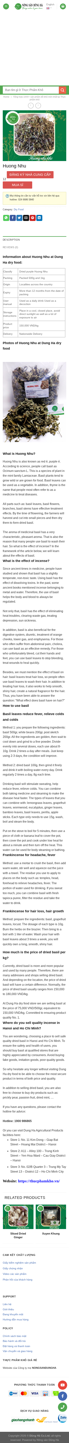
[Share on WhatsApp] (6, 218)
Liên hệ (7, 1304)
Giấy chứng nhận (13, 1268)
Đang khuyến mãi (13, 1314)
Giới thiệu (8, 1309)
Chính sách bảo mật (14, 1336)
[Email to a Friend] (26, 218)
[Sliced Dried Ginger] (18, 1217)
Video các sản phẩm (14, 1273)
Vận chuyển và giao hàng (17, 1351)
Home (6, 97)
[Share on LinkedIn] (39, 218)
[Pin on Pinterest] (33, 218)
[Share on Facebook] (13, 218)
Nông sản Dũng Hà (48, 1439)
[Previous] (3, 1225)
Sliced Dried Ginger (18, 1235)
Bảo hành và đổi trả (14, 1341)
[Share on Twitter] (19, 218)
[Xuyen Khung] (51, 1217)
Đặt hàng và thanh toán (16, 1346)
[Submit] (62, 90)
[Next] (65, 1225)
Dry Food (19, 209)
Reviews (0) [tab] (10, 247)
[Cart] (63, 6)
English (50, 4)
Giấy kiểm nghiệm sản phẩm (19, 1262)
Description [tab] (11, 239)
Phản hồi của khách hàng (17, 1279)
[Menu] (6, 6)
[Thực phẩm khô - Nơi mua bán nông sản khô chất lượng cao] (29, 6)
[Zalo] (62, 1418)
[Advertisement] (34, 49)
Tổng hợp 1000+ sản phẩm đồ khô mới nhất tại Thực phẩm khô (39, 98)
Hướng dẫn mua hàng (16, 1319)
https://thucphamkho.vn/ (39, 1181)
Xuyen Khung (51, 1233)
